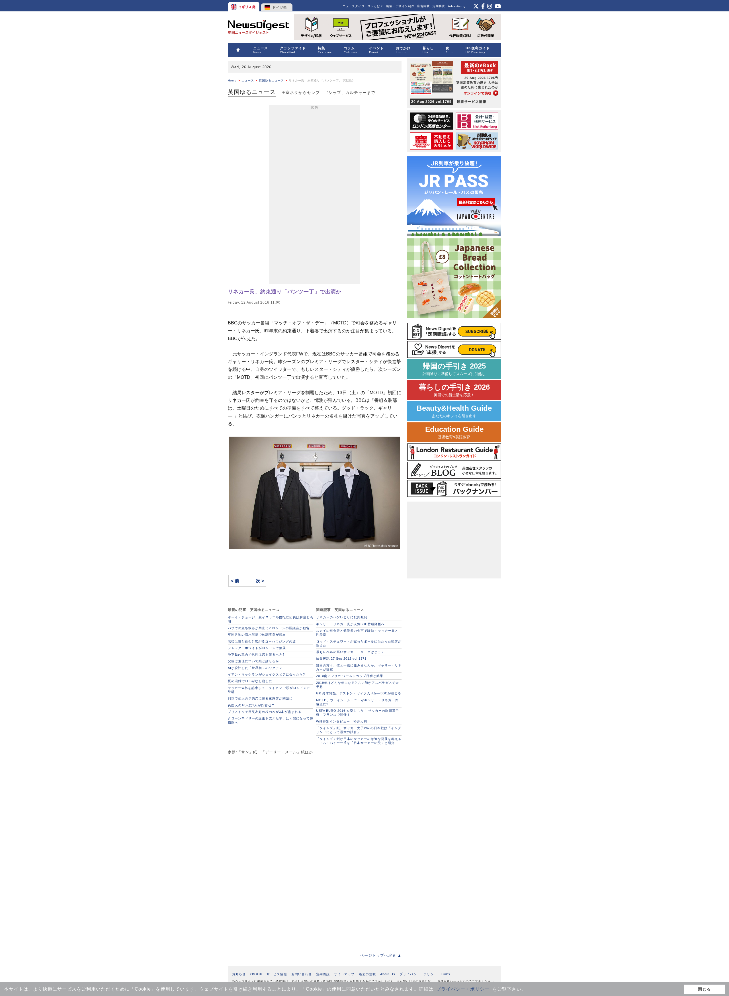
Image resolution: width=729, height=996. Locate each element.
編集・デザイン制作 (400, 6)
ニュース (247, 80)
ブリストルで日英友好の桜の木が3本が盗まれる (265, 711)
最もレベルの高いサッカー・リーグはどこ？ (350, 652)
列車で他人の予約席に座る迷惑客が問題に (260, 698)
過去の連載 (367, 974)
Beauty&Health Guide (454, 411)
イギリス (244, 5)
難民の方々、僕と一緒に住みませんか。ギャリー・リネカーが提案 (359, 667)
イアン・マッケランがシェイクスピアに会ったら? (266, 674)
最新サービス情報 (448, 102)
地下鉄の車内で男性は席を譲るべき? (256, 654)
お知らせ (239, 974)
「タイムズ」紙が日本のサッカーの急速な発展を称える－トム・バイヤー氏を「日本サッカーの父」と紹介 (359, 741)
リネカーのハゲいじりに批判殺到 (341, 617)
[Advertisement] (314, 195)
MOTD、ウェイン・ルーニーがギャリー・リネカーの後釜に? (357, 702)
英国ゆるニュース (271, 80)
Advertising (457, 6)
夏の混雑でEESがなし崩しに (250, 681)
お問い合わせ (301, 974)
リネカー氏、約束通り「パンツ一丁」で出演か (284, 291)
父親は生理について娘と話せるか (253, 661)
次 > (260, 580)
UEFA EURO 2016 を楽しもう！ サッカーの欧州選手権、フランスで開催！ (357, 712)
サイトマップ (344, 974)
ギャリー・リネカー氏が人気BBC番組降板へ (350, 624)
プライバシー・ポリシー (463, 989)
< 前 (235, 580)
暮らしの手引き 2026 (454, 390)
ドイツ (277, 5)
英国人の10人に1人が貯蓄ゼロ (251, 705)
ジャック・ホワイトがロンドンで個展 (257, 648)
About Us (387, 974)
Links (445, 974)
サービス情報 (277, 974)
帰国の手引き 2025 (454, 369)
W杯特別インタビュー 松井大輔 (341, 721)
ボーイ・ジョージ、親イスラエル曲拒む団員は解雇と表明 (270, 619)
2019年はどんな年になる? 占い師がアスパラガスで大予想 (357, 684)
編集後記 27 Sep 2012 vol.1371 (341, 658)
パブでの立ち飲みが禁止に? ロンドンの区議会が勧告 (269, 628)
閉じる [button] (704, 989)
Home (232, 80)
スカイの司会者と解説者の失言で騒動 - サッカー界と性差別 (357, 632)
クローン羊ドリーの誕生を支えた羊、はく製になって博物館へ (270, 720)
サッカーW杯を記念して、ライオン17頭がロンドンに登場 (269, 690)
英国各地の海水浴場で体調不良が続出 (257, 634)
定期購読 (439, 6)
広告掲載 (423, 6)
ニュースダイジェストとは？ (363, 6)
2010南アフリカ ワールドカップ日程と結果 (349, 676)
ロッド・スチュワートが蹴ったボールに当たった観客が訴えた (359, 643)
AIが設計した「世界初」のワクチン (255, 668)
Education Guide (454, 432)
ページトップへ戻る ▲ (381, 955)
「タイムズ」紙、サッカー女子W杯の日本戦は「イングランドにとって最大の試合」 (358, 730)
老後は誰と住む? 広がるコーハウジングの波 (262, 641)
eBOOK (256, 974)
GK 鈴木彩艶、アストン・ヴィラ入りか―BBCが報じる (358, 693)
